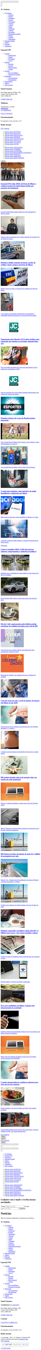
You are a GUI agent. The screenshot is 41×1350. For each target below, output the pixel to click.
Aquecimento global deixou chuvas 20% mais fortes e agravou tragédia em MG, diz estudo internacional (19, 1130)
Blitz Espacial (12, 67)
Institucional (12, 55)
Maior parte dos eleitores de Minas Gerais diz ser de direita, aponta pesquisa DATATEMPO (18, 1057)
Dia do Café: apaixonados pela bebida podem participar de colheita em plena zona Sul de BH (19, 625)
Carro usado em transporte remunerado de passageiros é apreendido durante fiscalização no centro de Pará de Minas (18, 314)
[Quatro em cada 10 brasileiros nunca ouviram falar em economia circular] (13, 953)
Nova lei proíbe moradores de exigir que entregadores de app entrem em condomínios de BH (19, 368)
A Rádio (7, 54)
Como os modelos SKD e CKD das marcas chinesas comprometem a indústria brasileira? (19, 550)
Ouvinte (7, 71)
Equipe (10, 57)
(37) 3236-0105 (14, 1305)
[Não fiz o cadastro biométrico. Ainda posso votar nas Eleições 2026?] (15, 800)
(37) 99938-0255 (6, 109)
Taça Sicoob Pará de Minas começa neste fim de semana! (18, 467)
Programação (8, 81)
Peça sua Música (13, 73)
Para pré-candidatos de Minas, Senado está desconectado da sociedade (18, 1007)
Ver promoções (12, 78)
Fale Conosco (9, 85)
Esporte (10, 20)
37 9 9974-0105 (5, 1348)
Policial (10, 16)
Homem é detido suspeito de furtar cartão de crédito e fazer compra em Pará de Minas (18, 264)
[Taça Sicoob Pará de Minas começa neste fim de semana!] (14, 464)
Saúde (10, 27)
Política (10, 36)
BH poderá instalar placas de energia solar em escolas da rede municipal (19, 778)
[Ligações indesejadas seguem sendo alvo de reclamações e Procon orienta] (13, 208)
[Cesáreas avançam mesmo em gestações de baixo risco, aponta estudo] (10, 748)
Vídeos (7, 43)
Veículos (11, 23)
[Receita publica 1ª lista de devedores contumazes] (14, 978)
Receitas (10, 64)
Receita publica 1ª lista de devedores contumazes (15, 982)
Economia (11, 32)
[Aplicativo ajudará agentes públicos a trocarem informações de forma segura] (14, 537)
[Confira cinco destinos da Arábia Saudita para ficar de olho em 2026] (14, 902)
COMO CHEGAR (6, 99)
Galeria (10, 69)
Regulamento (12, 80)
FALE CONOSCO (6, 113)
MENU (3, 161)
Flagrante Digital (10, 41)
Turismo (10, 30)
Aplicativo (8, 1157)
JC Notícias (8, 13)
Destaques (11, 18)
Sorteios (10, 37)
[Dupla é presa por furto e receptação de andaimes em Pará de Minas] (14, 285)
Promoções (8, 76)
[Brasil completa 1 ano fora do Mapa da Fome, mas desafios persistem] (12, 1105)
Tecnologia (11, 22)
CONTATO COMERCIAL (9, 1322)
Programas (11, 59)
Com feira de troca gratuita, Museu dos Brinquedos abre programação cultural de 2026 (17, 651)
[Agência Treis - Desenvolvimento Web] (23, 1339)
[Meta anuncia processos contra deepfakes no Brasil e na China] (13, 514)
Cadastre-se (8, 46)
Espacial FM (8, 1155)
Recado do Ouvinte (14, 74)
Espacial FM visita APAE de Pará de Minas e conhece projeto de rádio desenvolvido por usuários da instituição (18, 186)
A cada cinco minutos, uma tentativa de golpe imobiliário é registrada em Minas (18, 492)
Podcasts (7, 44)
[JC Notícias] (5, 128)
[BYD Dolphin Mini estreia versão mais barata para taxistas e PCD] (14, 595)
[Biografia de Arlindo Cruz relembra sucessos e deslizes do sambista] (12, 672)
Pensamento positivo (14, 34)
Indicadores (11, 39)
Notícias (10, 15)
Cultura (10, 25)
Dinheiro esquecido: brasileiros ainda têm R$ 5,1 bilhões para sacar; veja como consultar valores (20, 932)
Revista (10, 66)
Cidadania (11, 29)
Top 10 (10, 60)
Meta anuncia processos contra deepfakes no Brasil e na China (19, 517)
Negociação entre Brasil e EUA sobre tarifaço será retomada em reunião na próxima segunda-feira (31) (20, 341)
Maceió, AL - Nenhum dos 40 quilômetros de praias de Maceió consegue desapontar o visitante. (20, 881)
